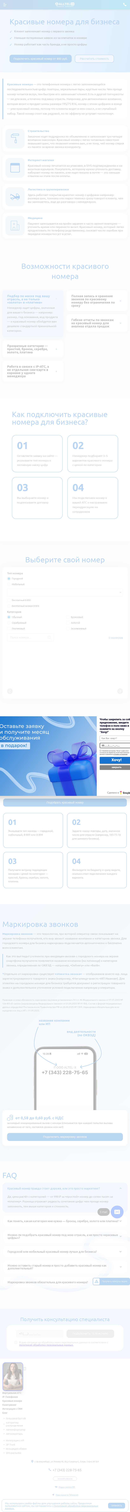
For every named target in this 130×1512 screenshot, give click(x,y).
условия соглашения (120, 754)
